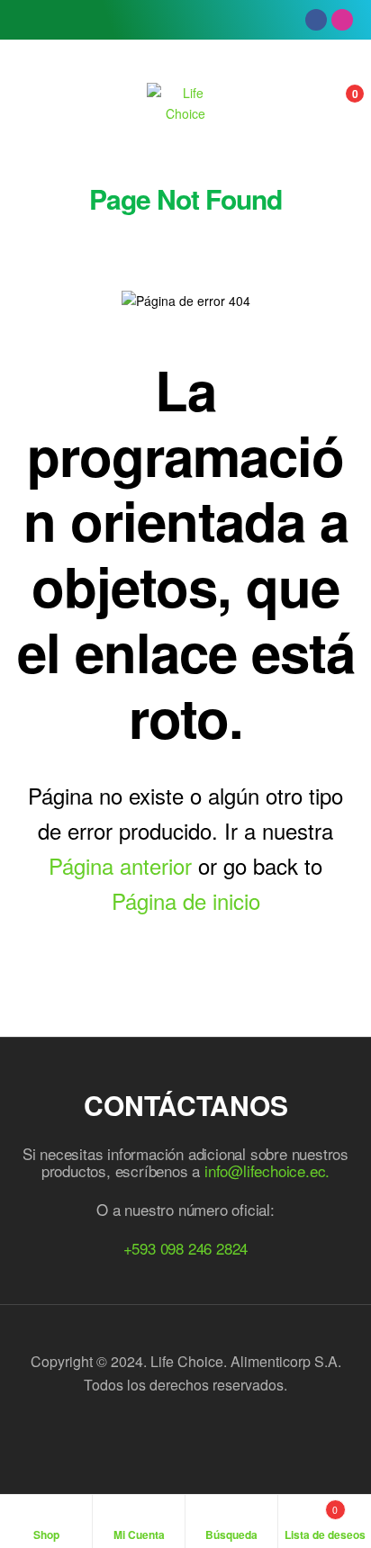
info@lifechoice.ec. (267, 1170)
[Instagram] (342, 20)
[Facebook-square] (165, 1433)
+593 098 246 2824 (186, 1248)
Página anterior (120, 865)
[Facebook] (316, 20)
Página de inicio (186, 900)
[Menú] (36, 103)
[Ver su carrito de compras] (335, 104)
